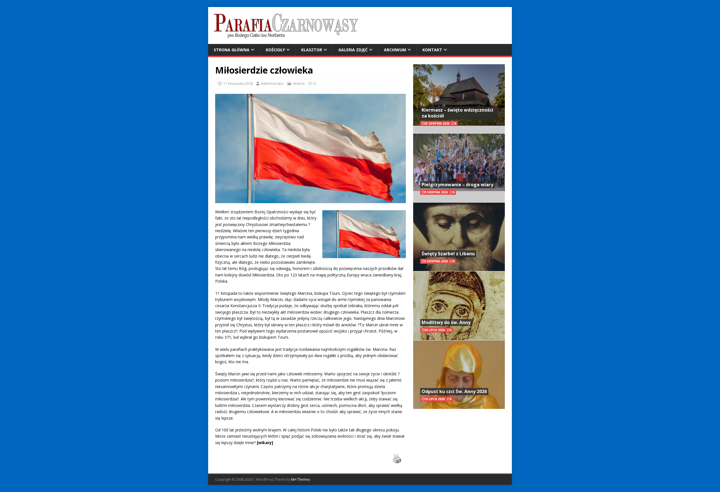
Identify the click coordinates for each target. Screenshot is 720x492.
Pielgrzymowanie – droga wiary (457, 184)
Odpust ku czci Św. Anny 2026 (454, 391)
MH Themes (300, 479)
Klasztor (311, 49)
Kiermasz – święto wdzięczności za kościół (457, 113)
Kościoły (275, 49)
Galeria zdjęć (353, 49)
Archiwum (395, 49)
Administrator (272, 83)
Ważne (299, 83)
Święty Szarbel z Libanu (448, 254)
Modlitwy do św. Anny (446, 322)
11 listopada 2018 (238, 83)
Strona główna (231, 49)
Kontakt (432, 49)
